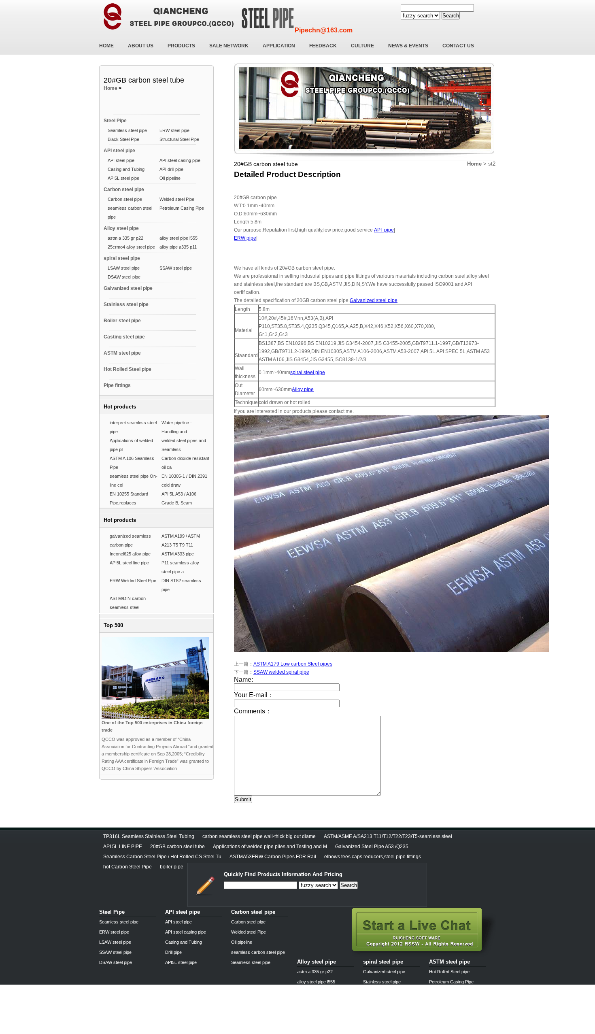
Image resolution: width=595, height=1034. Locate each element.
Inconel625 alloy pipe (130, 553)
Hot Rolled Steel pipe (127, 369)
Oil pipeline (170, 178)
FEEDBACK (323, 46)
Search (450, 16)
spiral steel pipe (122, 258)
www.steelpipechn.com (193, 1031)
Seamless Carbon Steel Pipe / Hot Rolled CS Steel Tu (162, 857)
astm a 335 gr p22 (125, 238)
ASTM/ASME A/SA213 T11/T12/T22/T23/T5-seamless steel (388, 836)
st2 (491, 164)
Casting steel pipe (124, 337)
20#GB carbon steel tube (177, 846)
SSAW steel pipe (175, 268)
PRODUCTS (181, 46)
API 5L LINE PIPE (122, 846)
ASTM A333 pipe (178, 553)
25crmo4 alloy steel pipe (131, 247)
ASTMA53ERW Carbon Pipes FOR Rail (273, 857)
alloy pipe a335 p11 (178, 247)
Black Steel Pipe (123, 139)
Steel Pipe (115, 120)
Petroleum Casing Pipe (181, 208)
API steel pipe (119, 150)
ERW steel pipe (174, 130)
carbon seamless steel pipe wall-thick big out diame (259, 836)
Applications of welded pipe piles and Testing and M (270, 846)
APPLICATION (279, 46)
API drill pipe (171, 169)
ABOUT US (140, 46)
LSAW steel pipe (124, 268)
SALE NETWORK (229, 46)
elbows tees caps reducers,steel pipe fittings (372, 857)
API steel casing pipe (179, 160)
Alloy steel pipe (121, 228)
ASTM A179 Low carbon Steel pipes (292, 664)
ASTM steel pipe (122, 353)
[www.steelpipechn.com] (424, 954)
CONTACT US (458, 46)
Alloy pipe (303, 389)
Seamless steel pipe (127, 130)
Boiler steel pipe (122, 320)
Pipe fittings (117, 385)
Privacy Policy (114, 1031)
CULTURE (362, 46)
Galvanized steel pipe (128, 288)
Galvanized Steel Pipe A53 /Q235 (371, 846)
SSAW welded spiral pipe (281, 672)
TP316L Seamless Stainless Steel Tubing (148, 836)
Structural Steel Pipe (179, 139)
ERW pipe (245, 238)
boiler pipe (171, 867)
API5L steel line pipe (129, 562)
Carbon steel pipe (124, 189)
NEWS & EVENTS (408, 46)
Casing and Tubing (126, 169)
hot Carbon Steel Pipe (127, 867)
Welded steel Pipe (176, 199)
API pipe (384, 230)
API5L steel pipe (123, 178)
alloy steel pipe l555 (178, 238)
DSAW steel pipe (124, 276)
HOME (106, 46)
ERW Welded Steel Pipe (133, 580)
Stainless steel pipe (126, 304)
